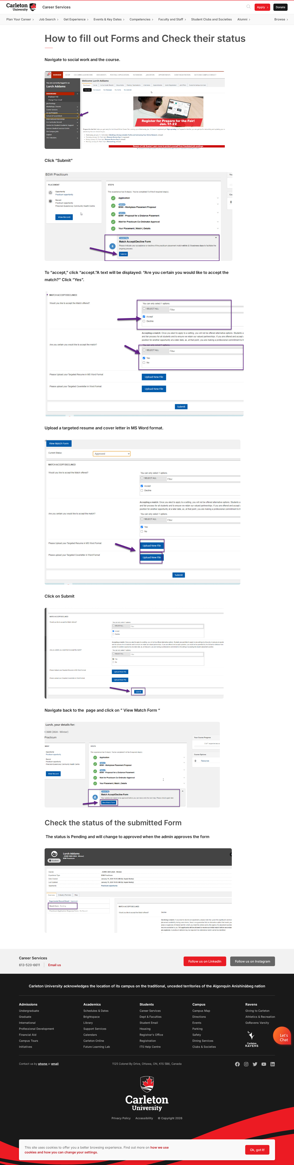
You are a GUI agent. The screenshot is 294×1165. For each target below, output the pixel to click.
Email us (54, 965)
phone (43, 1063)
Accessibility (144, 1118)
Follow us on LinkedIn (204, 961)
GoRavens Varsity (257, 1022)
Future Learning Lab (96, 1046)
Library (88, 1022)
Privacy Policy (121, 1118)
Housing (145, 1028)
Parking (197, 1028)
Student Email (149, 1022)
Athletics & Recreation (260, 1016)
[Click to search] (249, 7)
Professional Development (36, 1028)
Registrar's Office (151, 1034)
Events (196, 1022)
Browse (279, 19)
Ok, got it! (257, 1150)
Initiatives (25, 1046)
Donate (280, 7)
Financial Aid (27, 1034)
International (27, 1022)
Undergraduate (29, 1010)
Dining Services (202, 1040)
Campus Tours (28, 1040)
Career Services (56, 7)
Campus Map (201, 1010)
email (55, 1063)
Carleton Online (93, 1040)
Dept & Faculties (151, 1016)
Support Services (94, 1028)
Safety (196, 1034)
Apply (261, 7)
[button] (282, 1037)
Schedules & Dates (96, 1010)
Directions (199, 1016)
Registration (148, 1040)
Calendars (90, 1034)
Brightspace (91, 1016)
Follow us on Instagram (252, 961)
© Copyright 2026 (170, 1118)
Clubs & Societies (204, 1046)
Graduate (25, 1016)
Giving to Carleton (257, 1010)
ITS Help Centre (150, 1046)
